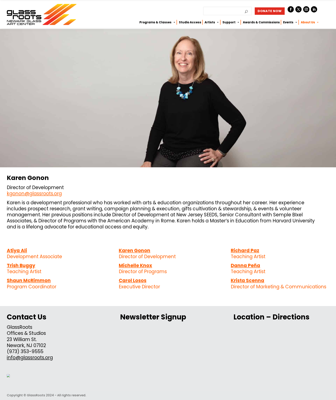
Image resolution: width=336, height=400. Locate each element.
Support (228, 22)
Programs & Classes (155, 22)
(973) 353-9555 (25, 351)
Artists (210, 22)
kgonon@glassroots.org (34, 193)
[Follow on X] (298, 9)
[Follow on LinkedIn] (314, 9)
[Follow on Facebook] (291, 9)
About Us (308, 22)
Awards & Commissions (261, 22)
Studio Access (190, 22)
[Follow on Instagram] (306, 9)
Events (288, 22)
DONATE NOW (270, 11)
